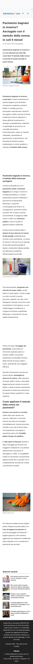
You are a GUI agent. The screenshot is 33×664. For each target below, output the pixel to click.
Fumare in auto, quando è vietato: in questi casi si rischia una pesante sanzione (20, 595)
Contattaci (16, 646)
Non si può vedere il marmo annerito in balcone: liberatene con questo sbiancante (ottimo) (20, 587)
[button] (23, 13)
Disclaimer (16, 658)
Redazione (23, 658)
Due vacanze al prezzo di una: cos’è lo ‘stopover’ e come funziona (20, 578)
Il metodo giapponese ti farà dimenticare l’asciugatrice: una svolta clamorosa (20, 604)
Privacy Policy (8, 658)
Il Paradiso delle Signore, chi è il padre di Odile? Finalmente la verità (20, 613)
